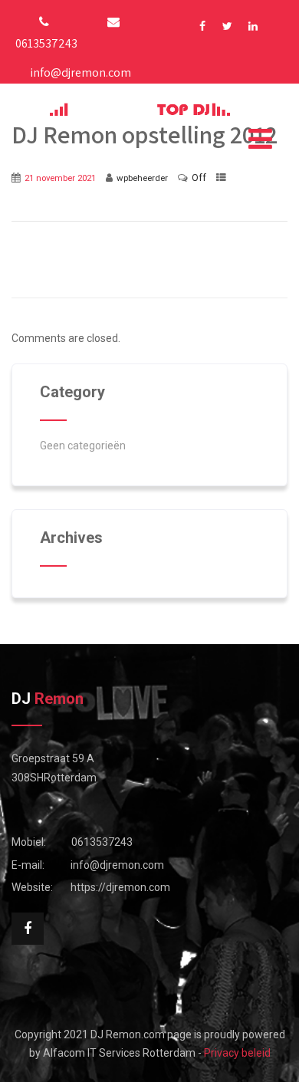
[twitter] (227, 26)
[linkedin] (252, 26)
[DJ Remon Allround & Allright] (140, 109)
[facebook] (202, 26)
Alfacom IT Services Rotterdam (119, 1053)
